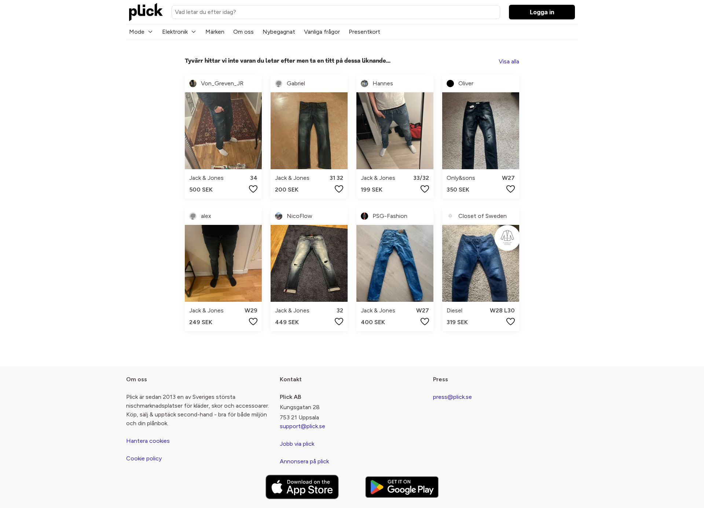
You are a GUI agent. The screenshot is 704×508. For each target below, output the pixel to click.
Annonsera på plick (304, 461)
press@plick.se (452, 396)
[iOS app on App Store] (302, 487)
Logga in (542, 12)
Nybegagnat (279, 31)
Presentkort (364, 31)
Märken (214, 31)
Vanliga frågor (322, 31)
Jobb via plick (297, 443)
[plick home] (146, 12)
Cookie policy (144, 458)
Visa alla (509, 61)
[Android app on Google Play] (401, 487)
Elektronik (175, 31)
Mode (136, 31)
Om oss (243, 31)
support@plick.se (302, 426)
